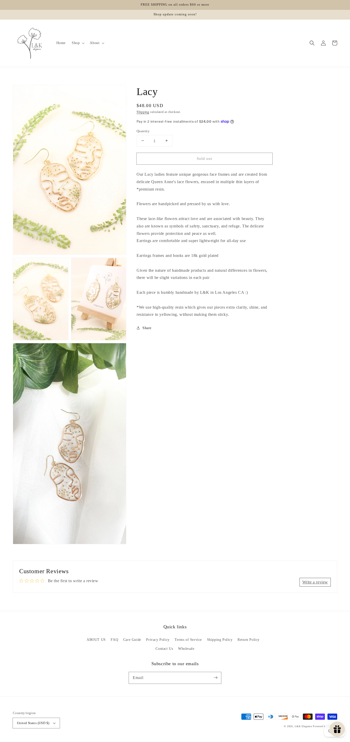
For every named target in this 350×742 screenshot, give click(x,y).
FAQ (114, 640)
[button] (312, 43)
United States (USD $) (33, 723)
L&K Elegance (303, 726)
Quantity (143, 131)
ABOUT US (96, 640)
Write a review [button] (315, 582)
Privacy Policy (157, 640)
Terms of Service (188, 640)
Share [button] (146, 328)
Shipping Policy (220, 640)
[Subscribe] (215, 677)
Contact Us (164, 649)
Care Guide (132, 640)
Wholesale (186, 649)
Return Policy (249, 640)
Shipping (143, 112)
